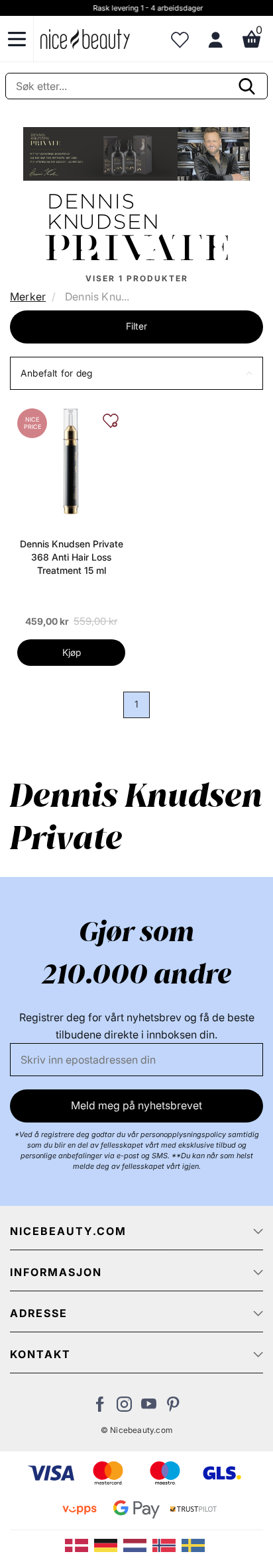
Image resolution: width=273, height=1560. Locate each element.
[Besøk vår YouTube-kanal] (149, 1407)
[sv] (195, 1544)
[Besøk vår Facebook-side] (100, 1407)
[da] (79, 1544)
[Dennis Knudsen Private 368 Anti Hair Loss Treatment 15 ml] (71, 460)
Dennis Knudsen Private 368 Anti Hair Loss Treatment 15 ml (71, 557)
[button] (136, 373)
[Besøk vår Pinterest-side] (173, 1407)
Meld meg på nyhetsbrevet (136, 1105)
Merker (28, 296)
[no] (167, 1544)
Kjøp (71, 652)
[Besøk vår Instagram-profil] (124, 1407)
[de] (108, 1544)
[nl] (137, 1544)
